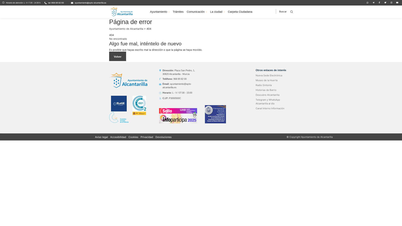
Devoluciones (163, 137)
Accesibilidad (118, 137)
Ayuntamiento (158, 11)
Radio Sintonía (264, 85)
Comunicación (196, 11)
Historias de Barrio (266, 90)
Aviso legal (101, 137)
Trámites (178, 11)
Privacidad (147, 137)
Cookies (133, 137)
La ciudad (216, 11)
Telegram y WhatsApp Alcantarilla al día (268, 101)
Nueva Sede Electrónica (269, 75)
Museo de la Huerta (266, 80)
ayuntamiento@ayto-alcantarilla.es (90, 3)
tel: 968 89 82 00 (56, 3)
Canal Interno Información (270, 108)
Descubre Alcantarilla (267, 94)
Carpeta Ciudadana (240, 11)
